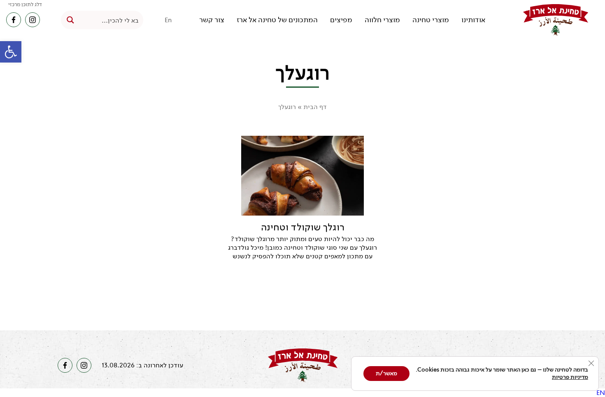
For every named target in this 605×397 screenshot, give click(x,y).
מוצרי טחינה (430, 20)
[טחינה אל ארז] (556, 20)
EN (600, 392)
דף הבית (315, 106)
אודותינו (473, 20)
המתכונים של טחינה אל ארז (277, 20)
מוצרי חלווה (382, 20)
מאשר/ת (386, 373)
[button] (10, 52)
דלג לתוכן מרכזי (25, 4)
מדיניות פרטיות (570, 377)
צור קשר (211, 20)
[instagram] (32, 19)
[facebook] (13, 19)
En (168, 20)
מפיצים (341, 20)
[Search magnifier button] (70, 20)
